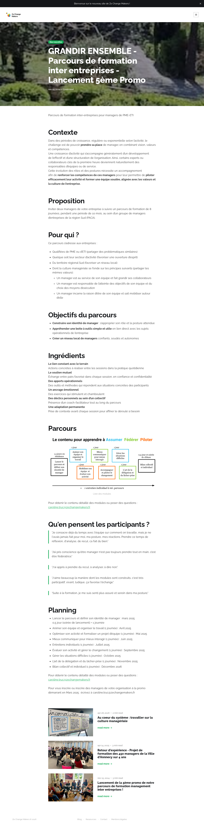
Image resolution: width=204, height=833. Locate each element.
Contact (103, 819)
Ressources (91, 819)
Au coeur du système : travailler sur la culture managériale (125, 719)
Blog (79, 819)
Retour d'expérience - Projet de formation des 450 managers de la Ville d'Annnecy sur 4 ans (126, 753)
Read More (103, 727)
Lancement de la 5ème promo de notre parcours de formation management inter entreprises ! (126, 786)
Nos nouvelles (56, 42)
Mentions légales (119, 819)
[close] (200, 3)
